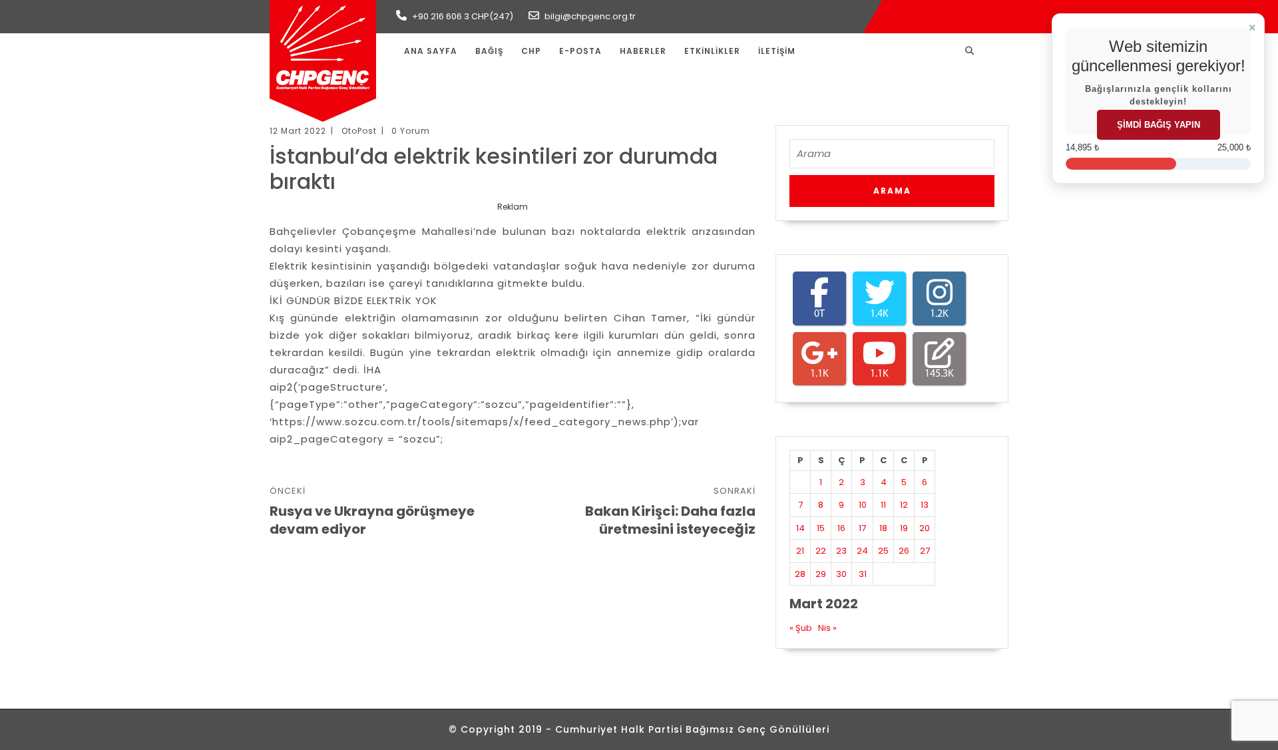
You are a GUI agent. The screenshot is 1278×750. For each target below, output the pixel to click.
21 (800, 550)
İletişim (776, 51)
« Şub (800, 628)
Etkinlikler (712, 51)
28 (800, 574)
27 (925, 550)
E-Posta (580, 51)
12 (904, 504)
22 (820, 550)
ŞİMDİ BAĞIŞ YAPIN (1158, 125)
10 (863, 504)
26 (904, 550)
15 (821, 528)
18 (883, 528)
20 (924, 528)
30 (841, 574)
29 (820, 574)
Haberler (643, 51)
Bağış (489, 51)
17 (862, 528)
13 (925, 504)
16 (841, 528)
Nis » (827, 628)
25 (883, 550)
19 (904, 528)
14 (800, 528)
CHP (531, 51)
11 (883, 504)
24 (862, 550)
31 (863, 574)
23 (841, 550)
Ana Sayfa (430, 51)
